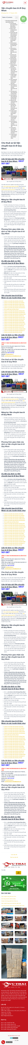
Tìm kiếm (3, 870)
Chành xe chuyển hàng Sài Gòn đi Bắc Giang (14, 305)
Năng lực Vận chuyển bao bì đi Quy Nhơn (13, 30)
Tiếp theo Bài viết (14, 857)
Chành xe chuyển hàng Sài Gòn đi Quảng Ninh (15, 314)
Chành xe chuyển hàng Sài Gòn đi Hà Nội (13, 301)
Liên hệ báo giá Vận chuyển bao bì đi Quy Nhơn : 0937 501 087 (13, 25)
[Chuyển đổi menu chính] (25, 2)
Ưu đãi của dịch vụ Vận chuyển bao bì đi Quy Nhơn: (13, 39)
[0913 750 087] (3, 1042)
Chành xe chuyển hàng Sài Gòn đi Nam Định (14, 310)
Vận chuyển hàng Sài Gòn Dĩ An (8, 896)
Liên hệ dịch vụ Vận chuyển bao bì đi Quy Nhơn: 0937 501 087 (13, 51)
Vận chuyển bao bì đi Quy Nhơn (11, 309)
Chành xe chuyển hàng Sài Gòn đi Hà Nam (14, 320)
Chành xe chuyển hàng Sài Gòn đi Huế (13, 332)
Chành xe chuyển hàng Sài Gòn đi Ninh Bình (14, 322)
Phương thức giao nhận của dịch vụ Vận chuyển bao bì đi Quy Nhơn (13, 34)
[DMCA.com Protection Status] (14, 1038)
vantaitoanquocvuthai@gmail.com (12, 356)
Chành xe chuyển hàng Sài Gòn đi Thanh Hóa (14, 323)
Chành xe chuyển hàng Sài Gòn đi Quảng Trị (14, 330)
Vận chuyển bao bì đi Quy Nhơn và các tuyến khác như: (13, 44)
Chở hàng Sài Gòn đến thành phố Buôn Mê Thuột (12, 905)
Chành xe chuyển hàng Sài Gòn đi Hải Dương (14, 307)
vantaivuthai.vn (9, 354)
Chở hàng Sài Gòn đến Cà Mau (8, 898)
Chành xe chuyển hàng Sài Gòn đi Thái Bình (14, 302)
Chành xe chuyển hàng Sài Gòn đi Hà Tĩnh (14, 327)
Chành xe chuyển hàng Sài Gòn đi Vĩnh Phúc (14, 317)
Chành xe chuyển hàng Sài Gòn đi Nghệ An (14, 325)
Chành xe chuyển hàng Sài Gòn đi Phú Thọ (14, 315)
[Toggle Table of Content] (15, 17)
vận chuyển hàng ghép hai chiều (10, 186)
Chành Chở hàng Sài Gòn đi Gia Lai (9, 901)
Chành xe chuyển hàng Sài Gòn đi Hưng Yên (14, 319)
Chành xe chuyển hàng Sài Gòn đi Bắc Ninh (14, 304)
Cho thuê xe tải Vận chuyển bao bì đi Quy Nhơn (11, 21)
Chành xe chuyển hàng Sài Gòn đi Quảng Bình (14, 328)
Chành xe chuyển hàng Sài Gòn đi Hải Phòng (14, 312)
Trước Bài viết (14, 854)
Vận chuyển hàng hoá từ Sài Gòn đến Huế (11, 903)
